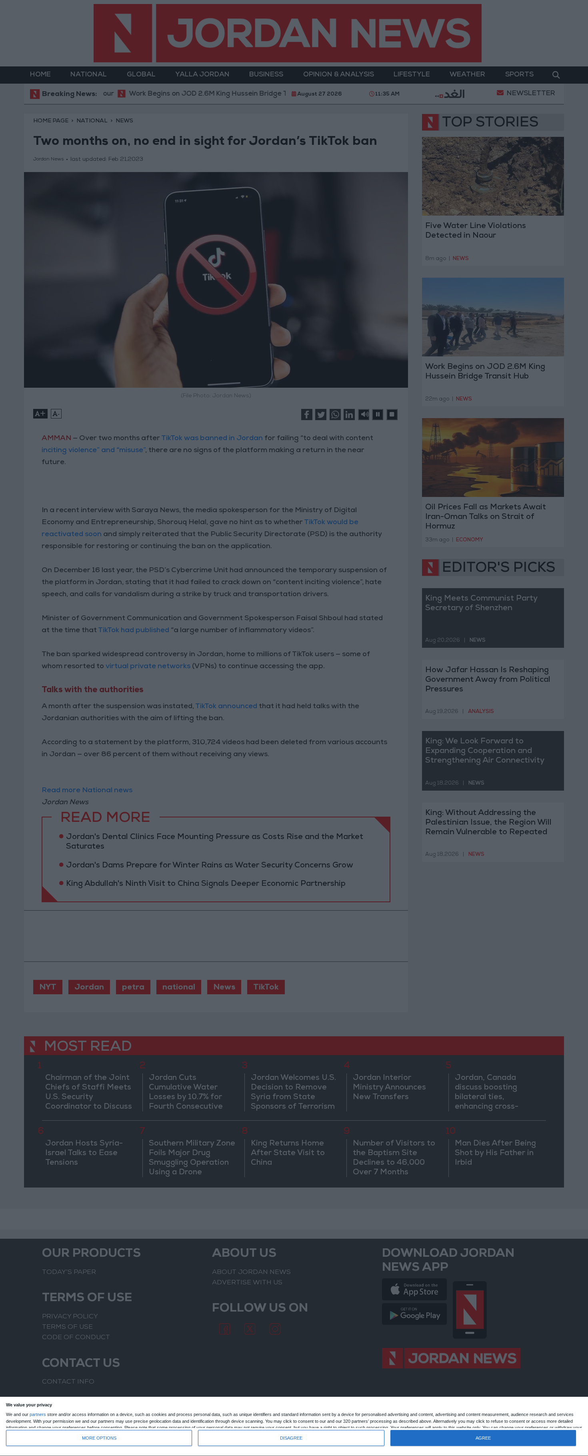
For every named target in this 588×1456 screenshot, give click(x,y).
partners (38, 1414)
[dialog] (294, 1426)
